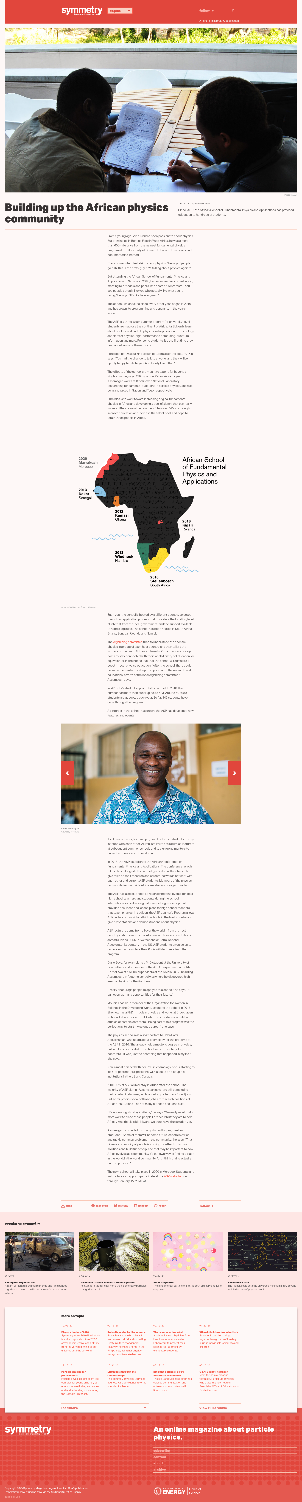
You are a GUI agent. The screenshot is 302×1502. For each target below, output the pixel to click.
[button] (67, 773)
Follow (204, 10)
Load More (69, 1408)
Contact (159, 1457)
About (158, 1463)
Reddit (162, 1205)
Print (69, 1205)
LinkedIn (143, 1205)
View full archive (213, 1408)
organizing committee (128, 642)
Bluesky (123, 1205)
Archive (159, 1469)
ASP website (172, 1177)
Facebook (101, 1205)
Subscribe (161, 1450)
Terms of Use (12, 1497)
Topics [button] (115, 10)
